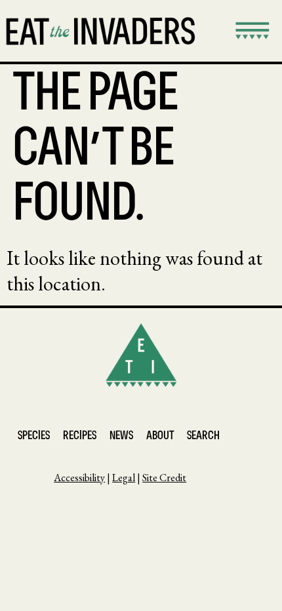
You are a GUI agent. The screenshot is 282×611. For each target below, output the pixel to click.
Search (203, 436)
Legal (123, 477)
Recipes (79, 436)
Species (34, 436)
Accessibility (79, 477)
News (121, 436)
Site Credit (164, 477)
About (160, 436)
